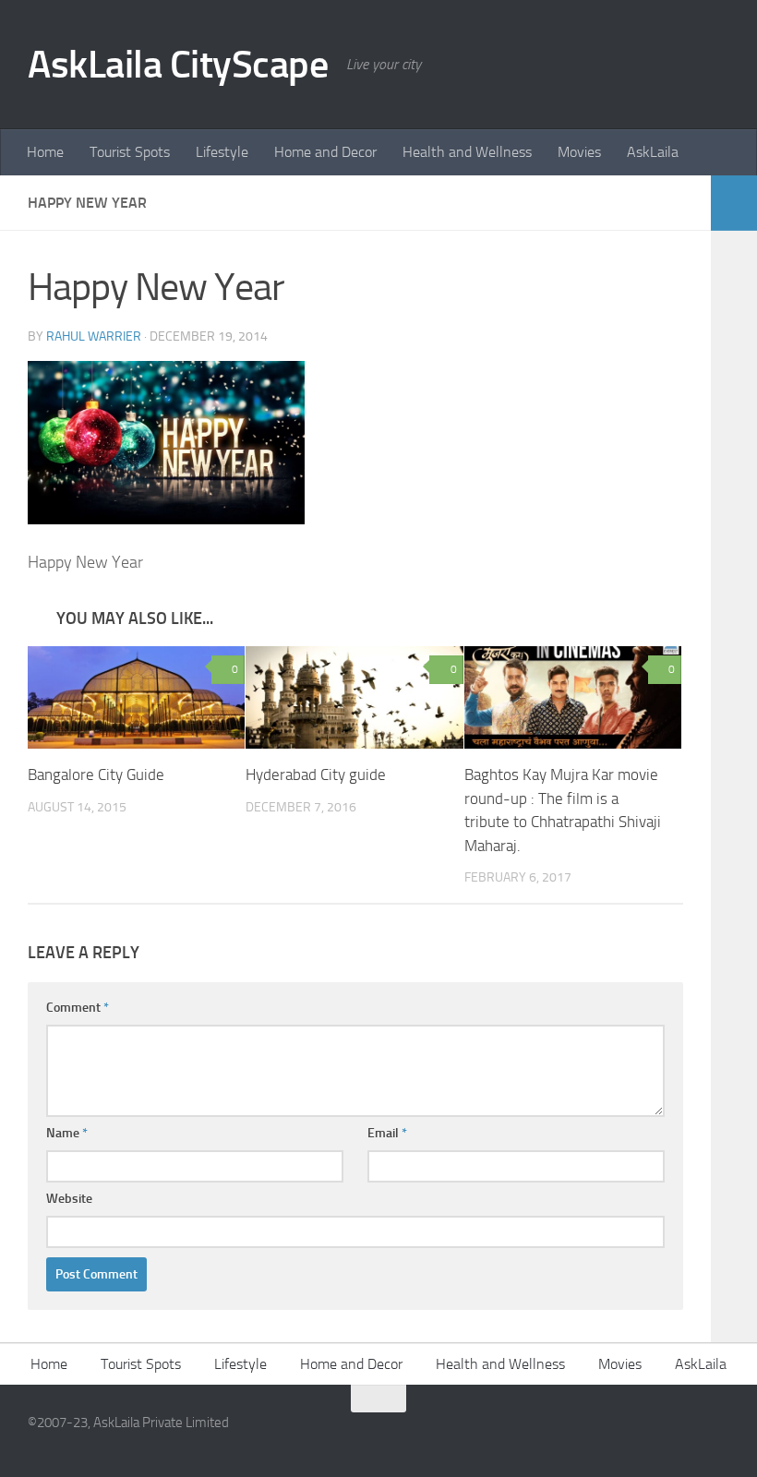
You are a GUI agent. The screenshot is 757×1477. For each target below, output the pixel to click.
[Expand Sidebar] (734, 203)
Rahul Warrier (93, 336)
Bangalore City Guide (96, 774)
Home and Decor (325, 152)
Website (69, 1199)
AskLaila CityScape (178, 65)
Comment (77, 1007)
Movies (579, 152)
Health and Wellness (467, 152)
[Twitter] (716, 1434)
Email (387, 1133)
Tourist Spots (130, 152)
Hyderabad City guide (316, 774)
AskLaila (653, 152)
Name (67, 1133)
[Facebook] (683, 1434)
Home (45, 152)
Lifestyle (222, 152)
